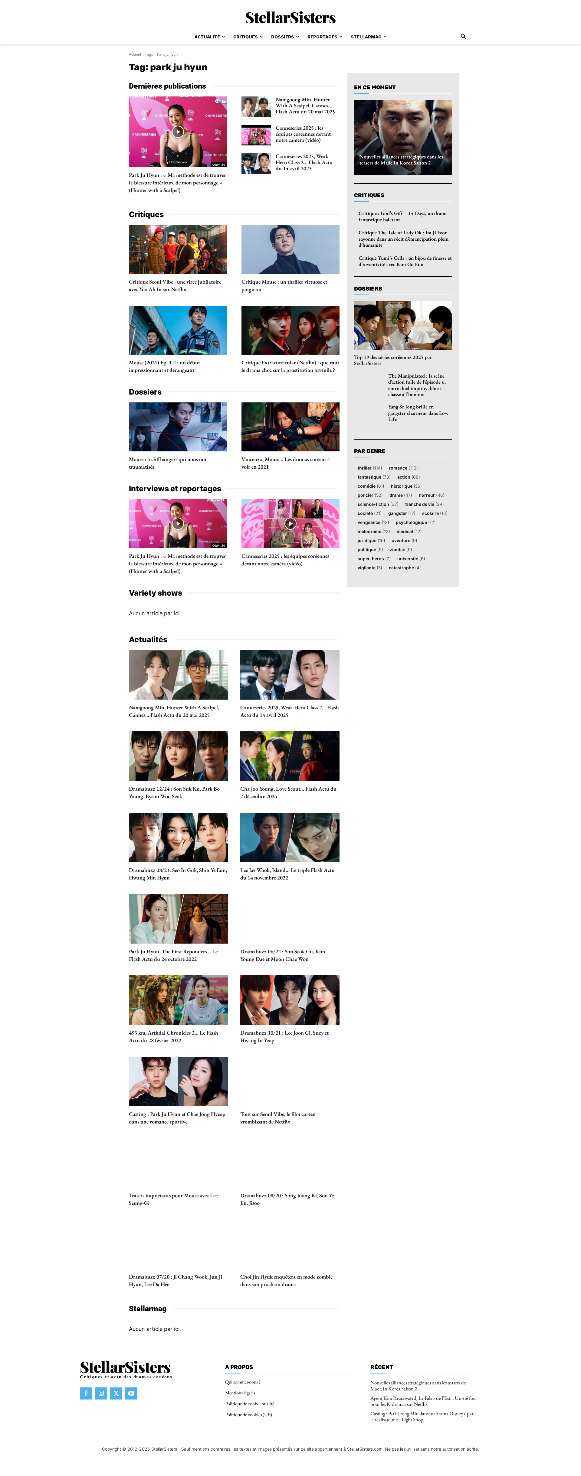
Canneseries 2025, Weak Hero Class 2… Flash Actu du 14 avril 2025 (304, 162)
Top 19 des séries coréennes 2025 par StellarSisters (393, 360)
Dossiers (368, 288)
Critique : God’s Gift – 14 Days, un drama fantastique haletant (403, 216)
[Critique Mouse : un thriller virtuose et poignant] (290, 249)
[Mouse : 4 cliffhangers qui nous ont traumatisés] (178, 426)
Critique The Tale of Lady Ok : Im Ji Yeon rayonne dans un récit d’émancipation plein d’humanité (403, 238)
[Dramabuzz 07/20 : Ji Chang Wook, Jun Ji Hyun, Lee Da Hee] (178, 1244)
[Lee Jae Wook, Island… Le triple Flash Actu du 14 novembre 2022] (290, 837)
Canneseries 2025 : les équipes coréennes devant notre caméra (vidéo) (303, 133)
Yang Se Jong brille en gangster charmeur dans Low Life (418, 412)
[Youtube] (131, 1393)
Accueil (135, 54)
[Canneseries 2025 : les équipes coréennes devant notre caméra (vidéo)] (256, 135)
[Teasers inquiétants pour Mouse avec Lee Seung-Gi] (178, 1163)
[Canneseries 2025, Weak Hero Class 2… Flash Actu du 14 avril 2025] (256, 163)
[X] (116, 1393)
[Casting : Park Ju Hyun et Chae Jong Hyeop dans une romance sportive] (178, 1081)
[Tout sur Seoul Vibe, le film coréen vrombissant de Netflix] (290, 1081)
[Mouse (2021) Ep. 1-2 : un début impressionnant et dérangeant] (178, 330)
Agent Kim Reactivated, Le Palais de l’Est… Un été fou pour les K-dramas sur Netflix (423, 1401)
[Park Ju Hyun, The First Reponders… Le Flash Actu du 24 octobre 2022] (178, 919)
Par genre (370, 451)
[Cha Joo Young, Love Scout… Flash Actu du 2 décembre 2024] (290, 756)
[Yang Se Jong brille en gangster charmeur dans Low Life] (368, 414)
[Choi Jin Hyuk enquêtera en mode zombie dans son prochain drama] (290, 1244)
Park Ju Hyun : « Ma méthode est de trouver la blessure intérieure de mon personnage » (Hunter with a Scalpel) (177, 182)
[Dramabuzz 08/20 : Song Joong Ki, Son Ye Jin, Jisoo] (290, 1163)
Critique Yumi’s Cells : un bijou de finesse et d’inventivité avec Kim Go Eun (405, 261)
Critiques (369, 195)
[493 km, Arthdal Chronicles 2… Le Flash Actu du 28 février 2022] (178, 1000)
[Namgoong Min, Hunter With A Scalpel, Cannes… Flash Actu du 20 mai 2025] (256, 106)
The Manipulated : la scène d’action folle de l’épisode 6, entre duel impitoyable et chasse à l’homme (417, 385)
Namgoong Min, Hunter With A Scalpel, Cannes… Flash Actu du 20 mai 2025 (305, 105)
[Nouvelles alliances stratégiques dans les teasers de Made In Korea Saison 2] (403, 137)
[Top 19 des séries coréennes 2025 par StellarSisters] (403, 325)
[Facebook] (86, 1393)
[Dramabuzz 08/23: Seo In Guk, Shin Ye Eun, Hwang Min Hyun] (178, 837)
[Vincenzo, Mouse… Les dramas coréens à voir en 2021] (290, 426)
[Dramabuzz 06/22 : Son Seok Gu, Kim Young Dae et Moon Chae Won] (290, 919)
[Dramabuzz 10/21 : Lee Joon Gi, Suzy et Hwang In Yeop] (290, 1000)
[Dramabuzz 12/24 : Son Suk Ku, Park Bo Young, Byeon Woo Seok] (178, 756)
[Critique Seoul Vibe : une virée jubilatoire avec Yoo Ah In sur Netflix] (178, 249)
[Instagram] (101, 1393)
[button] (463, 37)
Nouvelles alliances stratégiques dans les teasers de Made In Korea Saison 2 (401, 159)
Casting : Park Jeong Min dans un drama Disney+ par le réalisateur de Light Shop (422, 1416)
